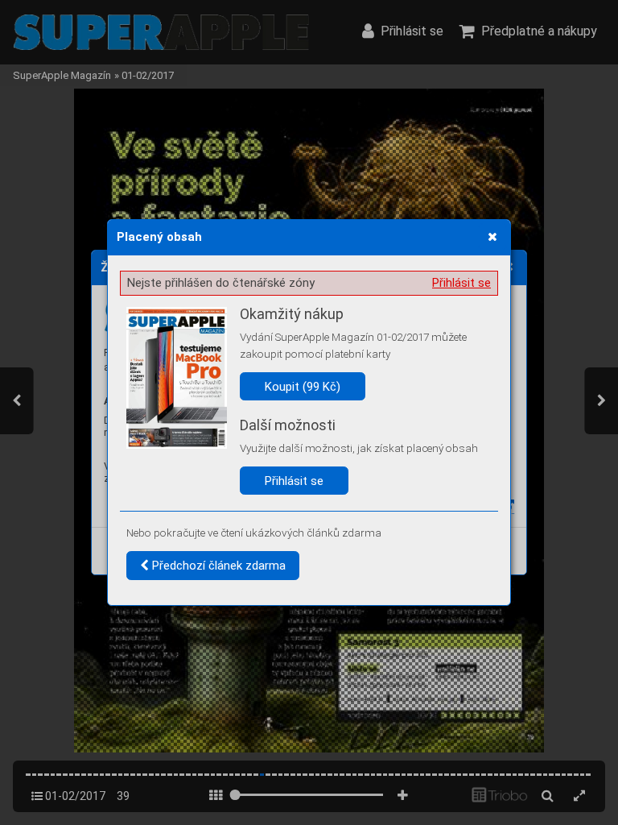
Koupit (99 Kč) (302, 386)
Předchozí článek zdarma (217, 565)
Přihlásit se (461, 283)
